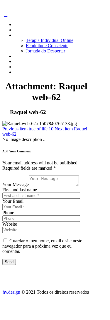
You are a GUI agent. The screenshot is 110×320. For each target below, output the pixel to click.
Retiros (20, 56)
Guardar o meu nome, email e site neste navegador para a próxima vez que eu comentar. (42, 246)
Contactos (23, 66)
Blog (18, 61)
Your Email (12, 201)
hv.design (11, 292)
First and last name (19, 189)
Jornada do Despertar (45, 50)
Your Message (15, 184)
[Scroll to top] (5, 314)
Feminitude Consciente (47, 45)
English (21, 71)
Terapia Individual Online (49, 40)
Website (9, 224)
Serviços (22, 35)
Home (20, 24)
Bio (17, 29)
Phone (8, 212)
